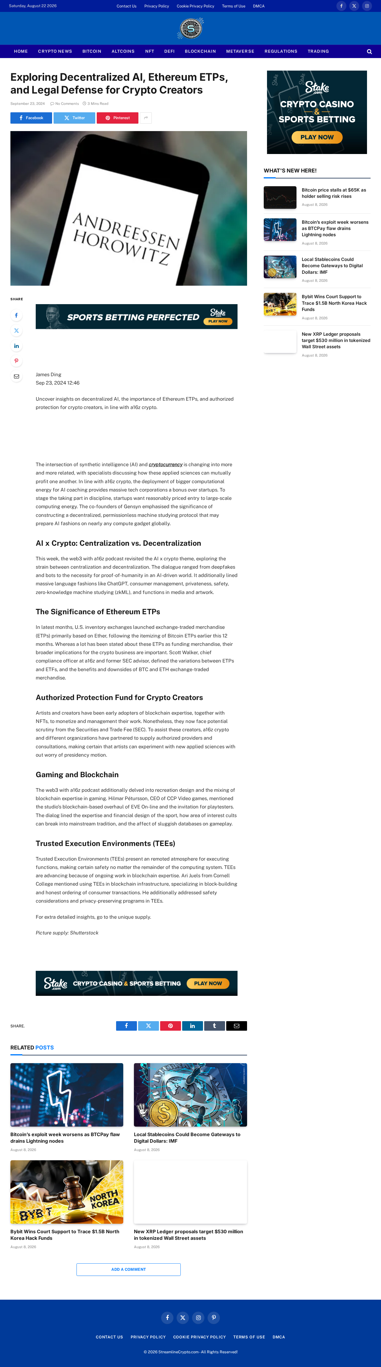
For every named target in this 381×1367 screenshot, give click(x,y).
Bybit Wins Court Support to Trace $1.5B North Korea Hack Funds (64, 1234)
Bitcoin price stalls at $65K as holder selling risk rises (334, 193)
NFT (149, 51)
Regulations (281, 51)
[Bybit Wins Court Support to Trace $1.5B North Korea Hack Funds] (66, 1192)
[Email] (16, 376)
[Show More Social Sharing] (146, 118)
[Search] (369, 51)
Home (21, 51)
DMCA (259, 6)
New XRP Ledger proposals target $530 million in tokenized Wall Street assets (188, 1234)
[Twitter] (16, 330)
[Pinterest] (16, 361)
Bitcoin (92, 51)
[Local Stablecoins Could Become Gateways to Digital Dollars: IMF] (190, 1095)
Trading (318, 51)
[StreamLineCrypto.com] (190, 28)
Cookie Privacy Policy (195, 6)
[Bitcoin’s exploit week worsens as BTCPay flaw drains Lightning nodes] (66, 1095)
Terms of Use (233, 6)
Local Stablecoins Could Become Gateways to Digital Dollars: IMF (187, 1137)
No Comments (67, 104)
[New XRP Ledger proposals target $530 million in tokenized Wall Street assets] (190, 1192)
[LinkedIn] (16, 346)
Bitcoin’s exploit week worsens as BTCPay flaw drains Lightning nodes (65, 1137)
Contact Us (127, 6)
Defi (169, 51)
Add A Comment (128, 1269)
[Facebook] (16, 315)
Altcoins (123, 51)
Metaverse (240, 51)
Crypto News (55, 51)
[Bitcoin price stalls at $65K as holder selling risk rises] (280, 197)
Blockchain (200, 51)
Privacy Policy (156, 6)
